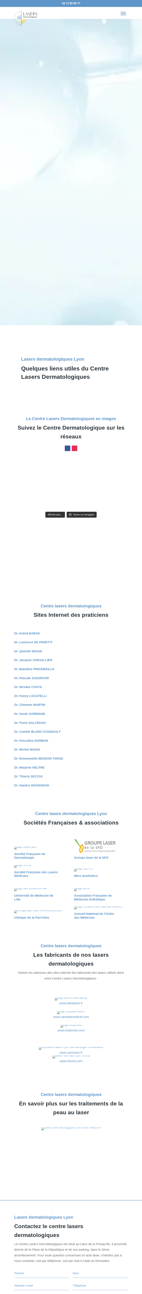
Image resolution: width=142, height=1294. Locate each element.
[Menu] (123, 13)
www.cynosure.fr (71, 1052)
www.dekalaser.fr (71, 1003)
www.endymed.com (71, 1030)
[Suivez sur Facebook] (67, 448)
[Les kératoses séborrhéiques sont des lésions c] (56, 484)
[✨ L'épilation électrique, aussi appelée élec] (85, 501)
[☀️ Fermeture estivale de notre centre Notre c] (27, 467)
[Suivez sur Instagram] (74, 448)
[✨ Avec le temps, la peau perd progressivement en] (85, 467)
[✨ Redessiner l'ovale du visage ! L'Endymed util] (114, 467)
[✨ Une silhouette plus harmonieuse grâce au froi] (85, 484)
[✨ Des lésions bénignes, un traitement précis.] (56, 467)
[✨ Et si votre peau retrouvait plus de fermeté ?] (114, 484)
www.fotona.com (71, 1061)
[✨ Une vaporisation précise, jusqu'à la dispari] (27, 501)
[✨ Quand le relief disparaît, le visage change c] (56, 501)
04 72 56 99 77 (71, 3)
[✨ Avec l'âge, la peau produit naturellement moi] (114, 501)
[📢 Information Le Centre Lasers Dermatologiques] (27, 484)
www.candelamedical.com (71, 1017)
